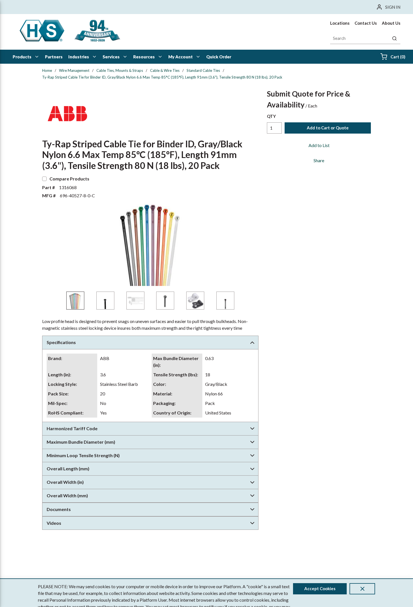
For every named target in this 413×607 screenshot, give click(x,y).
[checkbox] (44, 179)
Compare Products (69, 178)
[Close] (362, 588)
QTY (271, 116)
